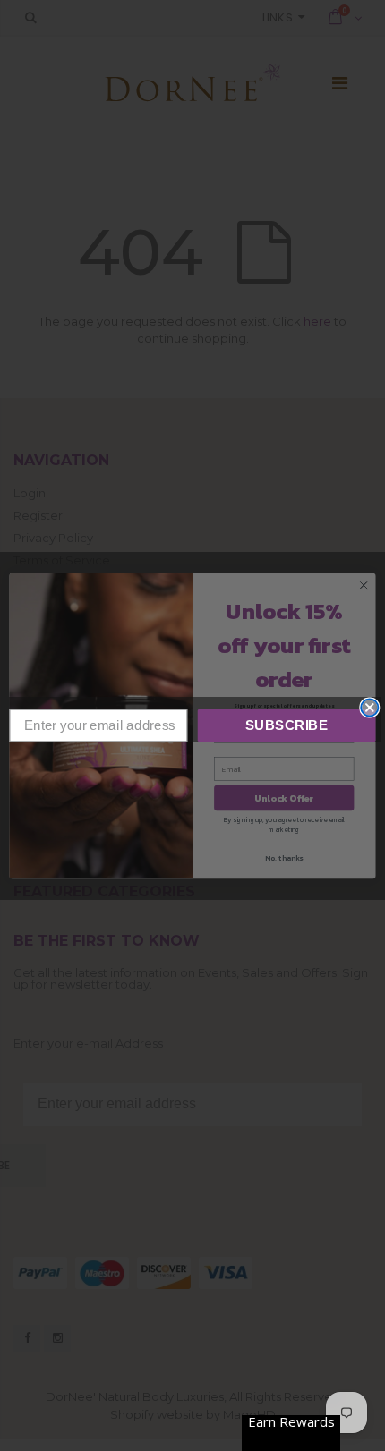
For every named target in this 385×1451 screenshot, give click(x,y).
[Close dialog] (369, 707)
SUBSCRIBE (287, 724)
